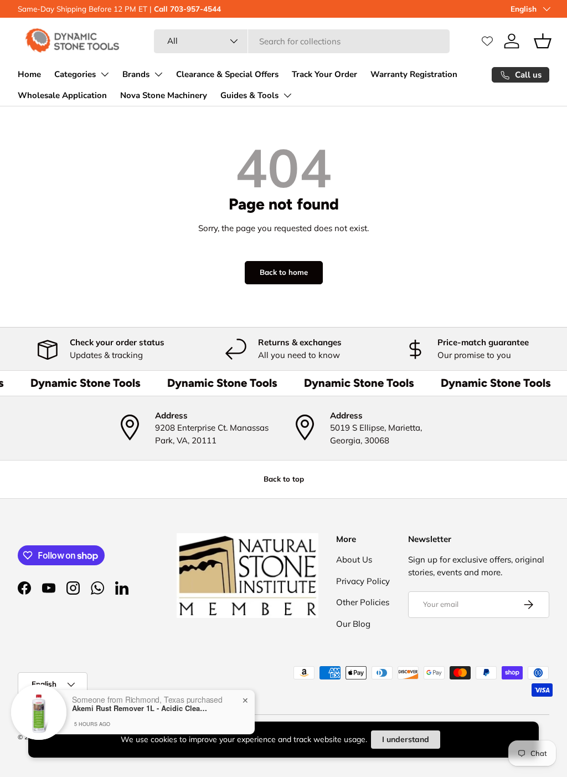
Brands (136, 74)
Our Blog (353, 623)
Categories (75, 74)
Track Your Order (324, 74)
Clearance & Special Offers (227, 74)
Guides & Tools (249, 95)
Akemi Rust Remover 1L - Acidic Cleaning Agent (141, 708)
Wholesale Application (62, 95)
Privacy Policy (363, 581)
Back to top (284, 478)
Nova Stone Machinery (163, 95)
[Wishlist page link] (487, 41)
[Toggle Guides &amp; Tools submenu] (287, 95)
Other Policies (362, 602)
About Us (354, 559)
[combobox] (302, 41)
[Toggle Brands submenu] (158, 74)
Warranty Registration (413, 74)
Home (29, 74)
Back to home (284, 272)
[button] (542, 41)
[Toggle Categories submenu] (104, 74)
